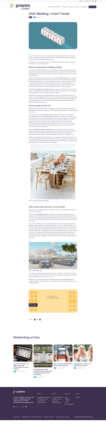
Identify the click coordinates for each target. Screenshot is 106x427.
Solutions (64, 7)
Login (92, 1)
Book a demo (33, 305)
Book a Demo (92, 6)
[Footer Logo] (19, 392)
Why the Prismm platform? (54, 7)
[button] (95, 1)
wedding (31, 75)
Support (81, 1)
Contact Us (87, 1)
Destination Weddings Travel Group (43, 129)
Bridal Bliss (38, 89)
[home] (20, 7)
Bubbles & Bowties (63, 78)
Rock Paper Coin (48, 89)
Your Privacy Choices (64, 417)
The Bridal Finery (40, 214)
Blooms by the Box (48, 114)
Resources (71, 7)
